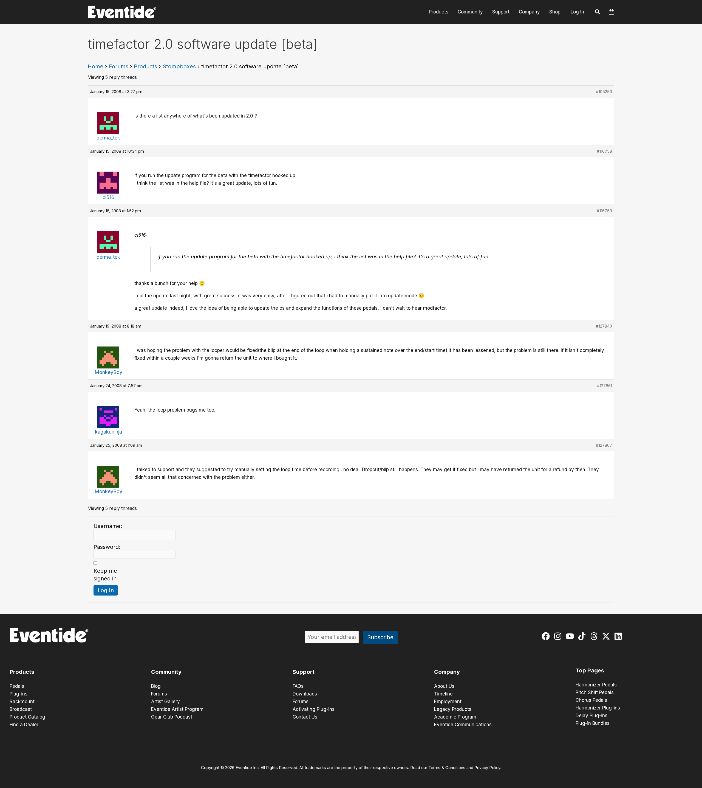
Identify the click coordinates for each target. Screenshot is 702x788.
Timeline (443, 694)
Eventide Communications (463, 724)
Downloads (305, 694)
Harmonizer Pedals (596, 685)
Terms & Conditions (446, 767)
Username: (108, 526)
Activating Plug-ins (314, 709)
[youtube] (571, 636)
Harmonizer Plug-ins (598, 708)
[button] (598, 12)
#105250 (604, 91)
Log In (577, 12)
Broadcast (21, 709)
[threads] (595, 636)
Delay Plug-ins (591, 715)
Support (500, 12)
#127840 (604, 326)
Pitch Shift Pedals (595, 692)
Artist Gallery (165, 701)
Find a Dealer (24, 724)
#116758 (604, 151)
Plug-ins (18, 694)
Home (95, 66)
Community (470, 12)
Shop (555, 12)
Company (529, 12)
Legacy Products (452, 709)
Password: (107, 547)
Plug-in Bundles (593, 723)
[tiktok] (583, 636)
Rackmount (22, 701)
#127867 (604, 445)
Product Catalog (27, 717)
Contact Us (305, 717)
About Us (444, 686)
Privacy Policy (487, 767)
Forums (118, 66)
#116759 (604, 210)
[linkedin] (619, 636)
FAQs (298, 686)
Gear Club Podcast (171, 717)
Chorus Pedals (591, 700)
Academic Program (455, 717)
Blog (156, 686)
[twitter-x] (607, 636)
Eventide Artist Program (177, 709)
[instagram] (559, 636)
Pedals (17, 686)
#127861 (604, 385)
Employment (448, 701)
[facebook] (547, 636)
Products (438, 12)
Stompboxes (179, 66)
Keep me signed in (105, 575)
